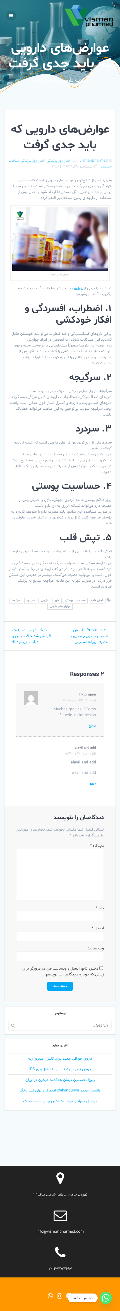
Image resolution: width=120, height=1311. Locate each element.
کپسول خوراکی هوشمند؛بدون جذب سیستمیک (60, 1101)
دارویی (44, 600)
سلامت (14, 160)
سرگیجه (16, 600)
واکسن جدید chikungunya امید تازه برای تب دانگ (60, 1090)
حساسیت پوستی (75, 600)
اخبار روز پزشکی (59, 160)
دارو (57, 600)
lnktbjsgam (87, 694)
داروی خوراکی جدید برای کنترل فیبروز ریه (60, 1058)
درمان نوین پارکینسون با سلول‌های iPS (60, 1069)
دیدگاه (97, 846)
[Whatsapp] (106, 1298)
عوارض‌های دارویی (60, 607)
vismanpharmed (94, 160)
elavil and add (85, 748)
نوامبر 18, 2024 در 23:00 (79, 700)
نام (100, 908)
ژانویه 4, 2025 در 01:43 (80, 753)
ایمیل (98, 928)
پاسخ (92, 726)
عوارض (77, 288)
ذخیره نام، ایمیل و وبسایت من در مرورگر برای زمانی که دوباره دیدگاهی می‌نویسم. (63, 971)
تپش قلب (97, 600)
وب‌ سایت (95, 948)
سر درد (31, 600)
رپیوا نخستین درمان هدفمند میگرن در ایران (60, 1080)
